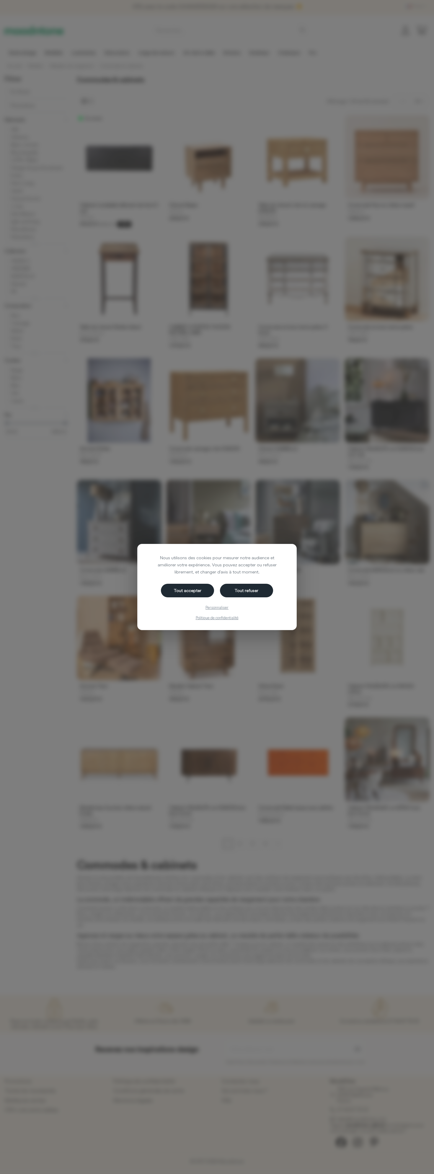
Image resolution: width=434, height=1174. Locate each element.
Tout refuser (246, 590)
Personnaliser (217, 607)
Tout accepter (187, 590)
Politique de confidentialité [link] (217, 617)
